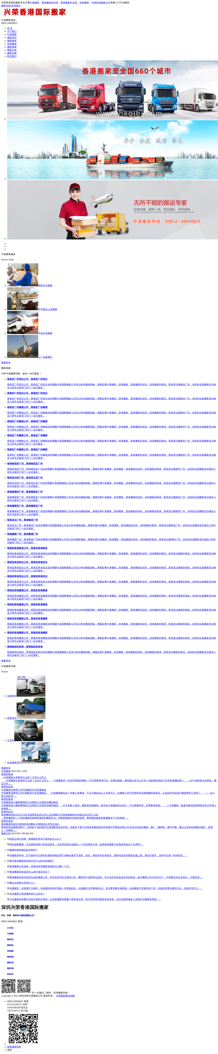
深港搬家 (84, 2)
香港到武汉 (7, 811)
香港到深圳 (7, 786)
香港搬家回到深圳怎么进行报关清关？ (29, 872)
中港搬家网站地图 (65, 996)
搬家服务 (12, 40)
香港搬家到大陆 (69, 2)
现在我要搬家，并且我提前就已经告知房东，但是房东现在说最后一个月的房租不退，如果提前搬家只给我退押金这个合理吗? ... (76, 844)
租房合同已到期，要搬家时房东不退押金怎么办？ (35, 839)
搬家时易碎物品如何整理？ (23, 850)
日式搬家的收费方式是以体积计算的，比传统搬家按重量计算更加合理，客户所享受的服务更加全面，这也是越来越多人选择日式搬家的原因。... (85, 899)
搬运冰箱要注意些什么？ (22, 883)
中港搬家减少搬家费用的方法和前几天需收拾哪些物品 (29, 802)
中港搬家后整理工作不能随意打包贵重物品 (23, 790)
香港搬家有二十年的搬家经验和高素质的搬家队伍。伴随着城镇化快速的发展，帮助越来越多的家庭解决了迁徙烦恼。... (65, 818)
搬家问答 (12, 50)
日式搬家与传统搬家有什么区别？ (27, 894)
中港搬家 (34, 2)
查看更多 (6, 362)
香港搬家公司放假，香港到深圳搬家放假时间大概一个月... (40, 866)
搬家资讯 (12, 37)
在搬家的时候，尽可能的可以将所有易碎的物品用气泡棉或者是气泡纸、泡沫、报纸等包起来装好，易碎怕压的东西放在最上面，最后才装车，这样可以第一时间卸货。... (98, 855)
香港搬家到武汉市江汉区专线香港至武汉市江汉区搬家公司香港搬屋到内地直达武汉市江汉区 (49, 815)
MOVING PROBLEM (22, 833)
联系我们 (16, 5)
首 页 (9, 28)
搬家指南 (12, 47)
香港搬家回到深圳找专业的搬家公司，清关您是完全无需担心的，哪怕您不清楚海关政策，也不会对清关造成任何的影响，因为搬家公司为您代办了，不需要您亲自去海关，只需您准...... (106, 877)
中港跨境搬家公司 (100, 2)
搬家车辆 (12, 53)
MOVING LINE (19, 771)
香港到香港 (7, 774)
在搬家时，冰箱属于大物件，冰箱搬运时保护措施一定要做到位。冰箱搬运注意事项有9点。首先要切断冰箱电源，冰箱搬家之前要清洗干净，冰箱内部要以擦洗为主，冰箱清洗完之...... (105, 888)
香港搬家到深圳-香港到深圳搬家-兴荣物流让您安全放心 (30, 824)
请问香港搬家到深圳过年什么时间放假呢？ (32, 861)
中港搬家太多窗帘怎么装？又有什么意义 (23, 777)
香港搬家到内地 (50, 2)
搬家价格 (6, 5)
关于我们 (12, 31)
